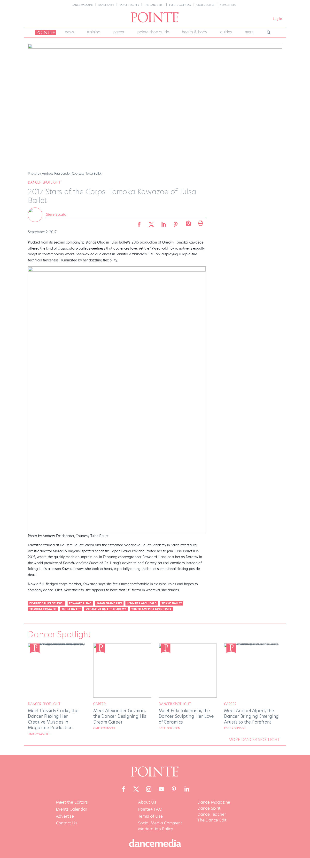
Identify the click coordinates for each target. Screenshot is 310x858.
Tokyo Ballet (172, 603)
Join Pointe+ (44, 32)
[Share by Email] (188, 223)
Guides (226, 32)
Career (118, 32)
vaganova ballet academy (106, 609)
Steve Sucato (56, 214)
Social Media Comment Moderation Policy (160, 826)
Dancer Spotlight (44, 182)
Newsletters (228, 5)
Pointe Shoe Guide (153, 32)
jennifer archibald (141, 603)
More (249, 32)
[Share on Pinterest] (176, 223)
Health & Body (194, 32)
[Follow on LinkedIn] (186, 789)
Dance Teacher (129, 5)
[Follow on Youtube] (161, 789)
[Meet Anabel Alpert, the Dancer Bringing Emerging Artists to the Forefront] (253, 643)
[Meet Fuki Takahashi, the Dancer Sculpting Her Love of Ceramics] (188, 696)
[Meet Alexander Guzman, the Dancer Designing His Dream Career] (122, 696)
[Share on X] (151, 223)
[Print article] (200, 223)
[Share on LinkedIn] (163, 223)
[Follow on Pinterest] (174, 789)
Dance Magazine (82, 5)
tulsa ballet (71, 609)
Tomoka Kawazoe (42, 609)
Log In (277, 19)
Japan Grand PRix (109, 603)
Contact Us (66, 823)
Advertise (65, 816)
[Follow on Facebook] (123, 789)
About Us (147, 802)
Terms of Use (150, 816)
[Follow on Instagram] (148, 789)
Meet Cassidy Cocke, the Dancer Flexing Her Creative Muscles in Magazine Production (53, 719)
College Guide (205, 5)
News (69, 32)
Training (93, 32)
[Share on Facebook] (139, 223)
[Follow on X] (136, 789)
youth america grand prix (151, 609)
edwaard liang (80, 603)
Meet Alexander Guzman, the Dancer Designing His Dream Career (119, 716)
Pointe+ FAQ (150, 809)
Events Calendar (180, 5)
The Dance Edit (154, 5)
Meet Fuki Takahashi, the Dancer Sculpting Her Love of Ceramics (186, 716)
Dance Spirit (106, 5)
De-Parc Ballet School (46, 603)
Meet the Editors (72, 802)
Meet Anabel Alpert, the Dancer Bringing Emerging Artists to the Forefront (251, 716)
